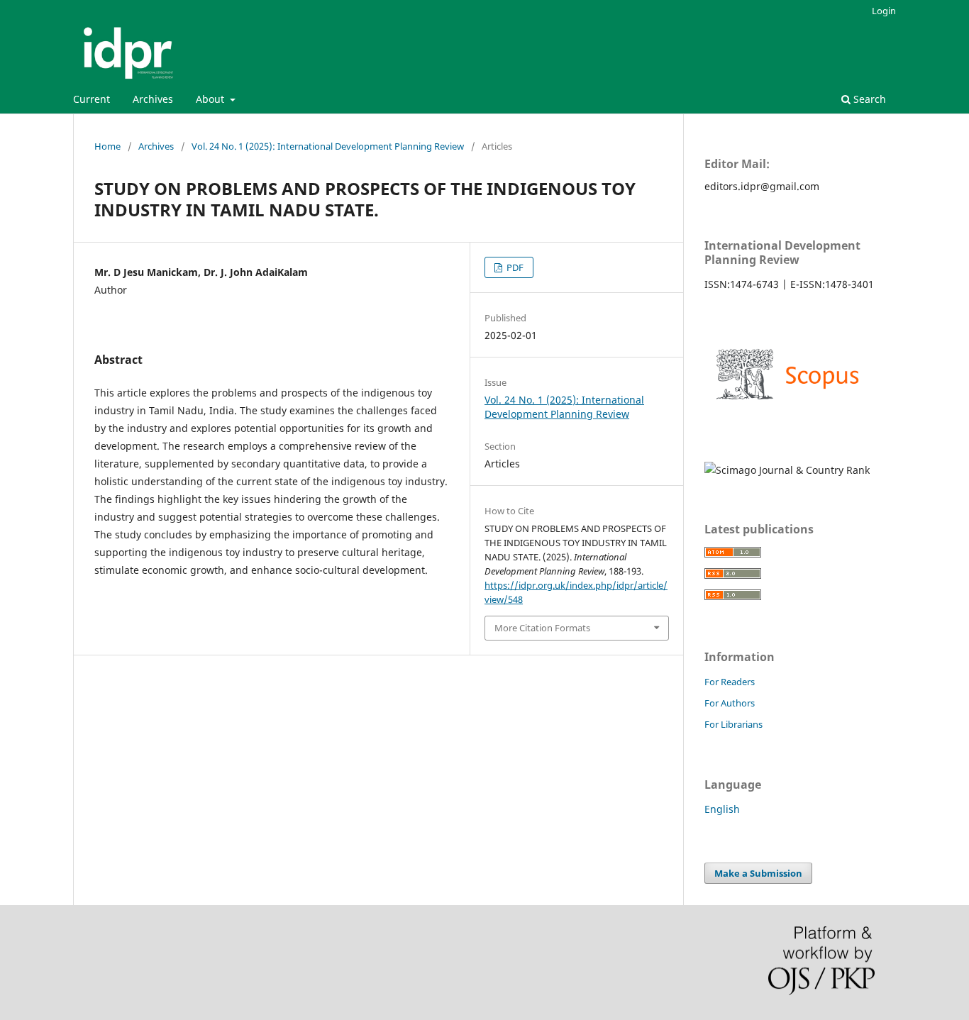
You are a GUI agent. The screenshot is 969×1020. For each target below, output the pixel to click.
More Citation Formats (542, 627)
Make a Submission (758, 873)
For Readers (729, 681)
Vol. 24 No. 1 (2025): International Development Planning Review (328, 146)
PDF (514, 267)
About (211, 99)
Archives (153, 99)
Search (868, 99)
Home (107, 146)
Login (884, 10)
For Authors (729, 703)
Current (91, 99)
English (722, 809)
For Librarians (733, 724)
